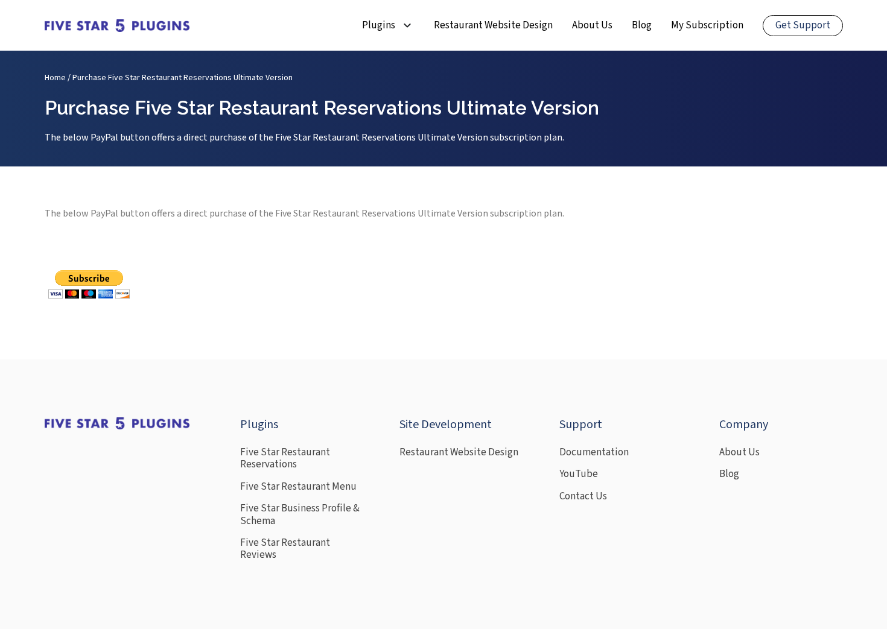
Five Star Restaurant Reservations (285, 458)
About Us (592, 25)
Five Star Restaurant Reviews (285, 549)
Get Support (802, 25)
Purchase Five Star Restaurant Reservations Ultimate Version (182, 78)
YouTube (578, 474)
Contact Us (583, 496)
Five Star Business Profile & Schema (300, 514)
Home (55, 78)
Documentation (594, 452)
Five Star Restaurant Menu (298, 487)
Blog (642, 25)
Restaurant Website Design (493, 25)
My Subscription (707, 25)
